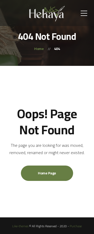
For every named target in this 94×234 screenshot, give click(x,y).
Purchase (76, 226)
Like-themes (20, 226)
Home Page (47, 173)
